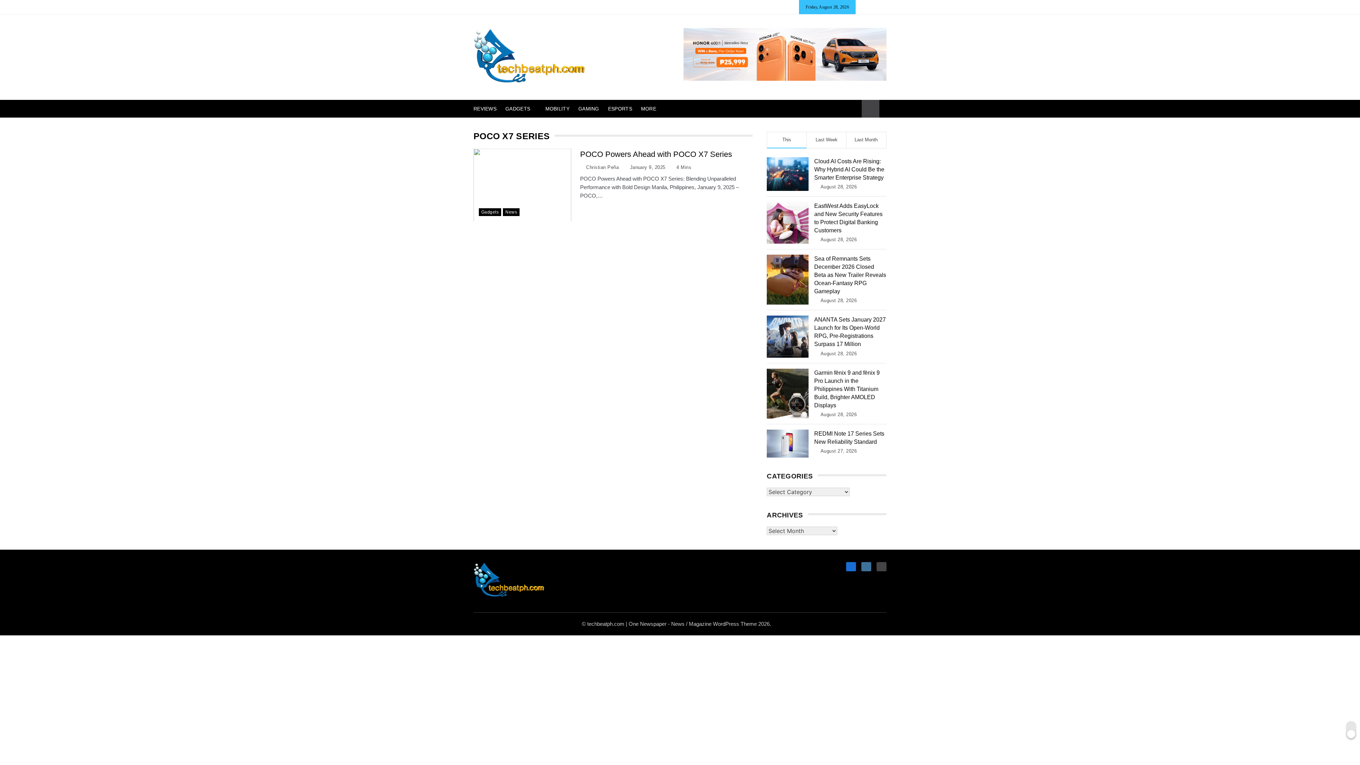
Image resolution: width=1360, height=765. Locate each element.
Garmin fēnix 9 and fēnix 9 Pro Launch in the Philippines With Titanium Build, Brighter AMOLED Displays (847, 388)
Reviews (485, 109)
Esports (620, 109)
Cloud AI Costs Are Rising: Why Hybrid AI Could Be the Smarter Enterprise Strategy (849, 169)
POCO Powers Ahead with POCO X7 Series (656, 154)
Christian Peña (602, 167)
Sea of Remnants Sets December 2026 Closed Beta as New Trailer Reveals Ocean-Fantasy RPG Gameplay (850, 274)
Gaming (588, 109)
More (648, 109)
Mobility (557, 109)
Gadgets (517, 109)
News (511, 212)
